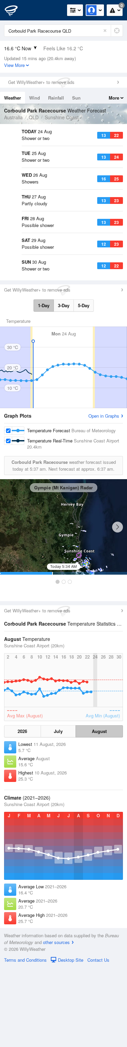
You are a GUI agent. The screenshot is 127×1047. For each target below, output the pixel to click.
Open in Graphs (103, 495)
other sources (56, 1021)
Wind (34, 97)
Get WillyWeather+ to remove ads (41, 82)
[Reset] (105, 30)
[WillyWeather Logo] (15, 10)
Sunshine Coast (62, 117)
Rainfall (56, 97)
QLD (34, 117)
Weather (12, 97)
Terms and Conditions (25, 1039)
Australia (13, 117)
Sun (76, 97)
